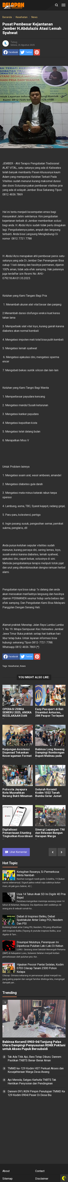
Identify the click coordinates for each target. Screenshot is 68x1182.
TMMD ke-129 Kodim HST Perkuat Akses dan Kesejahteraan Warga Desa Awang (36, 1070)
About (6, 1171)
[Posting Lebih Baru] (62, 852)
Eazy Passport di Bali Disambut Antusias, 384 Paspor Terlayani (49, 712)
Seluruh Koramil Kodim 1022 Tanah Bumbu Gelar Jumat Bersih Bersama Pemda (48, 796)
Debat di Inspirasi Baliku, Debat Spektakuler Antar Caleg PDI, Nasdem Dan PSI (40, 920)
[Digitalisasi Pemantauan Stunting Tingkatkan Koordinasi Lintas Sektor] (17, 815)
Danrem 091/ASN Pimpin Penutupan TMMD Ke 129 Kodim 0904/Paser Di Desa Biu (36, 1093)
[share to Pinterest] (37, 52)
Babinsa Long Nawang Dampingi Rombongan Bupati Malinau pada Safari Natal (50, 754)
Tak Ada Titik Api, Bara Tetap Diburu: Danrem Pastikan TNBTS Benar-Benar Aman (34, 1058)
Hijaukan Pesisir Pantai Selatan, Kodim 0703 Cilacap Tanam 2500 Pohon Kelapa (40, 968)
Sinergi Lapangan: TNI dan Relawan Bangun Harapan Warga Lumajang (50, 834)
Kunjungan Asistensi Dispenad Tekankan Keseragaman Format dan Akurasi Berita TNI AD (17, 756)
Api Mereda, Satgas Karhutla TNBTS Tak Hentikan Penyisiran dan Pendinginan (32, 1081)
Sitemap (7, 1178)
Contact (39, 1171)
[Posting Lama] (53, 852)
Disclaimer (41, 1178)
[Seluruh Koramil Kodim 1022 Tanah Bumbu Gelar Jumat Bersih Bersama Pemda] (50, 775)
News (23, 666)
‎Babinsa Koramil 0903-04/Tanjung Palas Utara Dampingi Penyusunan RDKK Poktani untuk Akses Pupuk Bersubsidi (33, 1045)
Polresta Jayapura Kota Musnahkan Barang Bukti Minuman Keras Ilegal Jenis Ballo (17, 796)
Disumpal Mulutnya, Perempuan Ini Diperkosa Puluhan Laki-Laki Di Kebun (40, 944)
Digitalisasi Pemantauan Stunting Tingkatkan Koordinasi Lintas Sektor (17, 834)
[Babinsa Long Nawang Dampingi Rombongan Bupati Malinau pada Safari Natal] (50, 735)
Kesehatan (13, 666)
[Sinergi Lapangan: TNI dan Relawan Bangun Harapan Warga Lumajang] (50, 815)
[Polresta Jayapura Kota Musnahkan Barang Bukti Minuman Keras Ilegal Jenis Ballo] (17, 775)
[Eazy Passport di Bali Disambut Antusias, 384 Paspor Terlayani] (50, 695)
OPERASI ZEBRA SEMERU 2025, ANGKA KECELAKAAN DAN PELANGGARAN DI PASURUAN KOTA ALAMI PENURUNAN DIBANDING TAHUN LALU (17, 720)
